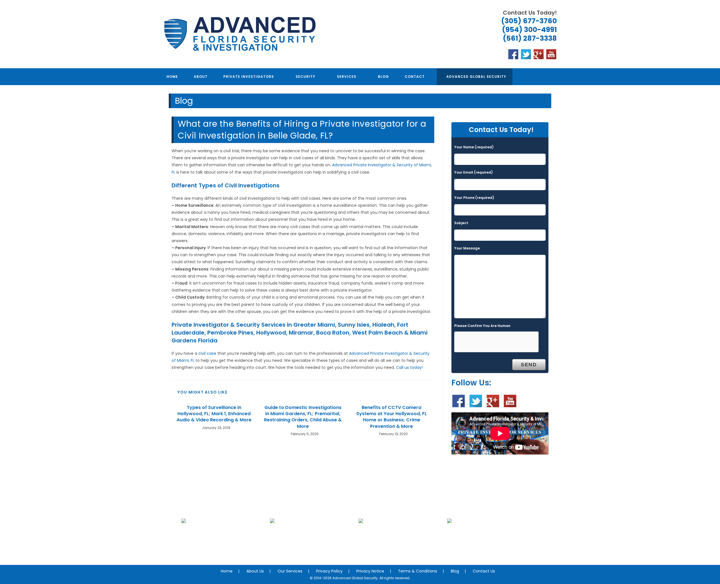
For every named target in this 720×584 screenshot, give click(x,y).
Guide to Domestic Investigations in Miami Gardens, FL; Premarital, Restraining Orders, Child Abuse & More (303, 417)
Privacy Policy (329, 571)
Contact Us (484, 571)
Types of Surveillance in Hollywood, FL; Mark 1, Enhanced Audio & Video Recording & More (214, 414)
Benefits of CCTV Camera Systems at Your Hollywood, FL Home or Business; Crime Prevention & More (391, 417)
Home (227, 571)
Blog (455, 571)
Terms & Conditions (417, 571)
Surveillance (398, 547)
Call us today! (409, 367)
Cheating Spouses (310, 547)
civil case (207, 353)
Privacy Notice (370, 571)
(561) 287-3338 (530, 38)
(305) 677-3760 (529, 21)
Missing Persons (487, 547)
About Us (255, 571)
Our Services (290, 571)
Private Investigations (221, 547)
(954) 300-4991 (529, 30)
